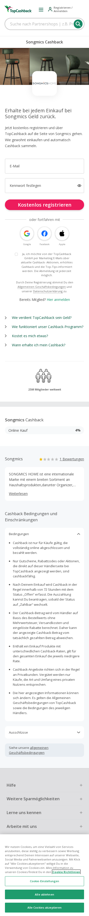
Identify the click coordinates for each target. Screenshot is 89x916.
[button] (41, 9)
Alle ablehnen (44, 894)
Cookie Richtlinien (66, 872)
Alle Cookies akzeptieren (44, 907)
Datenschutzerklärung (48, 291)
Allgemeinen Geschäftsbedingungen (42, 287)
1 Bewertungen (72, 459)
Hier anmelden (58, 299)
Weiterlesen (18, 493)
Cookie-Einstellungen (44, 881)
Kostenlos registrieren (44, 204)
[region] (44, 875)
